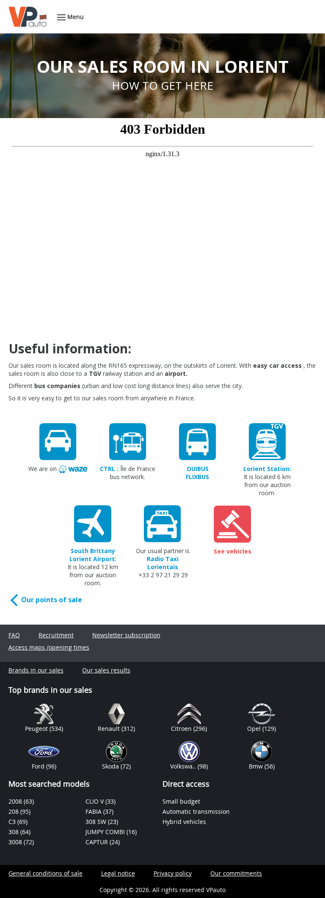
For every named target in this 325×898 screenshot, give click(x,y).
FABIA (94, 811)
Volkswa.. (184, 766)
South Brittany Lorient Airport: (92, 555)
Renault (109, 728)
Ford (39, 766)
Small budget (181, 801)
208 (14, 811)
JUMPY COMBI (106, 832)
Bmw (256, 766)
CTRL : (109, 469)
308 (14, 832)
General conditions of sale (45, 873)
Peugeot (37, 728)
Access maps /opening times (48, 647)
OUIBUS (198, 469)
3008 (16, 842)
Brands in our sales (35, 670)
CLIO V (95, 801)
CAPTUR (97, 842)
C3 (12, 822)
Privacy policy (173, 873)
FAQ (14, 635)
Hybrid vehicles (184, 822)
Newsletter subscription (126, 635)
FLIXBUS (197, 477)
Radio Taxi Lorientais (163, 563)
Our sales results (106, 670)
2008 (16, 801)
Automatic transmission (196, 811)
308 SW (96, 822)
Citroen (182, 728)
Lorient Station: (267, 469)
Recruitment (56, 635)
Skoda (111, 766)
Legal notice (118, 873)
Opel (254, 728)
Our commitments (236, 873)
